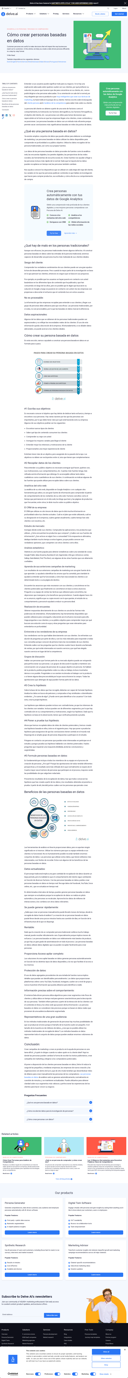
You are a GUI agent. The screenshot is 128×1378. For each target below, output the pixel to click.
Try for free (54, 233)
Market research (48, 1337)
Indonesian (35, 62)
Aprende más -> (70, 233)
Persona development (50, 1334)
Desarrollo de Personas (17, 29)
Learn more (32, 1232)
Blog (65, 1334)
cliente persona (33, 103)
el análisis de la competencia (54, 103)
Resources (68, 1330)
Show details (104, 1374)
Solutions (26, 1330)
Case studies (68, 1340)
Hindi (29, 62)
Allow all (106, 1352)
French (19, 62)
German (24, 62)
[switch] (57, 1374)
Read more (6, 1173)
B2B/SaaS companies (29, 1337)
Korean (47, 62)
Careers (108, 1340)
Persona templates (91, 1334)
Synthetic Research (8, 1343)
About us (108, 1334)
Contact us (21, 8)
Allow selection (106, 1358)
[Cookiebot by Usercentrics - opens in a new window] (13, 1374)
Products (5, 1330)
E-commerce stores (28, 1334)
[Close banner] (125, 1349)
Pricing (55, 14)
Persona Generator (8, 1337)
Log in (116, 8)
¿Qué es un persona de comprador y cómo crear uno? (63, 1161)
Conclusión (5, 110)
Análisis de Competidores (13, 1157)
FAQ (65, 1343)
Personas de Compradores (38, 29)
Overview (5, 1334)
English (14, 62)
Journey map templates (92, 1337)
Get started (119, 14)
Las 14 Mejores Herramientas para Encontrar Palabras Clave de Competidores (105, 1161)
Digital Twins (6, 1340)
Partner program (111, 1337)
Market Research (27, 1343)
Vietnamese (62, 62)
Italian (42, 62)
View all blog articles (63, 1179)
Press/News (109, 1343)
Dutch (9, 62)
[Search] (108, 8)
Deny (106, 1365)
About (124, 8)
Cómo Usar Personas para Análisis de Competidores (17, 1161)
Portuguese (54, 62)
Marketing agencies (28, 1340)
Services (65, 14)
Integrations (68, 1337)
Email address (7, 1314)
